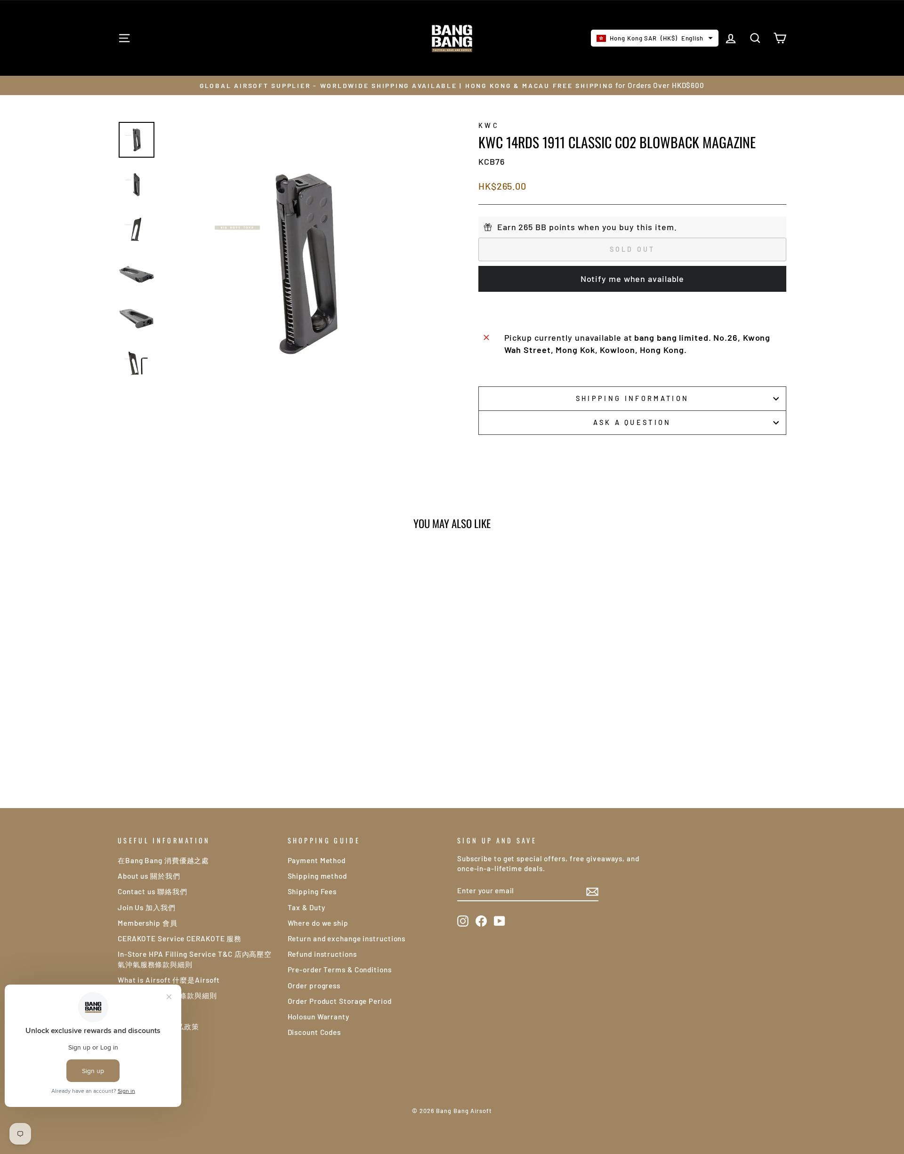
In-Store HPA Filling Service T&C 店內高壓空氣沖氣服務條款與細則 (195, 959)
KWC (488, 125)
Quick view (197, 701)
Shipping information (632, 398)
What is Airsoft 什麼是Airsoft (169, 980)
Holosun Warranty (318, 1016)
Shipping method (317, 876)
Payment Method (317, 860)
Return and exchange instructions (347, 938)
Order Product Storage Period (340, 1001)
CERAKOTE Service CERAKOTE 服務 (180, 938)
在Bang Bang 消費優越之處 (163, 860)
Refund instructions (322, 954)
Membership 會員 (148, 923)
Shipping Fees (312, 891)
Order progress (314, 985)
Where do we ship (318, 923)
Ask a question (632, 422)
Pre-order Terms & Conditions (340, 969)
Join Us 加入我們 (147, 907)
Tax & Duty (306, 907)
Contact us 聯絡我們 (152, 891)
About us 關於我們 (149, 876)
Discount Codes (314, 1032)
